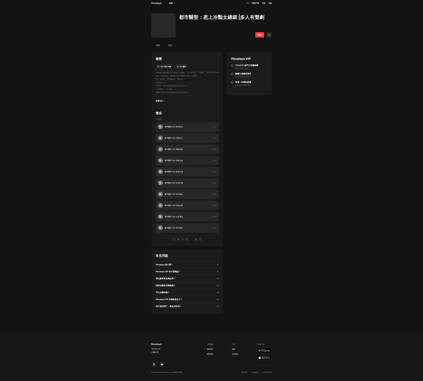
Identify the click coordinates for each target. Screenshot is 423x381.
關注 (260, 35)
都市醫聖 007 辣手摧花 (174, 194)
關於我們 (210, 349)
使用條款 (255, 372)
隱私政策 (244, 372)
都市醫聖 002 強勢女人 (174, 138)
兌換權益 (235, 354)
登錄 (270, 3)
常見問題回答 (267, 372)
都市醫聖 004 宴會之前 (174, 160)
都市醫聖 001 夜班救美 (174, 127)
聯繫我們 (210, 354)
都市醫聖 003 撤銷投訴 (174, 149)
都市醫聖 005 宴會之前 (174, 172)
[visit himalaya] (156, 3)
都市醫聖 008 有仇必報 (174, 205)
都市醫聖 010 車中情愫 (174, 228)
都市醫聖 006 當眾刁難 (174, 183)
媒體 (233, 349)
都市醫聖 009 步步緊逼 (174, 217)
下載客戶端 (255, 3)
